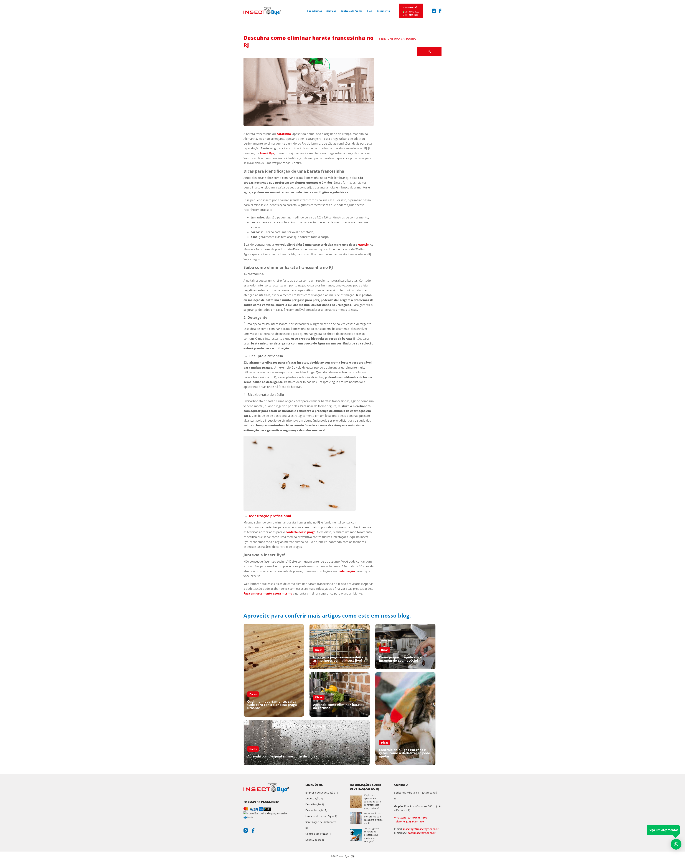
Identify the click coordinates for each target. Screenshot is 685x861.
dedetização (346, 571)
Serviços (331, 10)
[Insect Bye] (262, 11)
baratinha (283, 134)
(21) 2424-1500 (411, 15)
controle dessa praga (300, 532)
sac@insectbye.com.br (421, 833)
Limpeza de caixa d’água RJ (321, 816)
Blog (369, 10)
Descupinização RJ (316, 810)
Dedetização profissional (269, 515)
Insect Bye (267, 153)
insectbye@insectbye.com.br (420, 829)
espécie (363, 244)
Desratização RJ (314, 804)
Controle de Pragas (351, 10)
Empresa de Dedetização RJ (321, 792)
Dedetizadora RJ (314, 839)
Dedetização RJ (314, 798)
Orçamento (383, 10)
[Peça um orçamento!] (676, 844)
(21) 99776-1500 (412, 11)
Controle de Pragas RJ (318, 833)
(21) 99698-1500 (410, 817)
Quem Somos (314, 10)
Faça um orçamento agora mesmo (267, 593)
